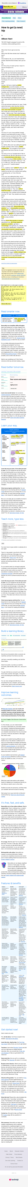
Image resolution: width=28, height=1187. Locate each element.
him (14, 111)
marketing (21, 120)
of (18, 92)
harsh (13, 65)
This (10, 148)
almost (8, 113)
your (13, 79)
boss (16, 203)
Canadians (13, 160)
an (2, 125)
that (19, 60)
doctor (9, 106)
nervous (3, 67)
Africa (20, 138)
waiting (3, 113)
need (24, 88)
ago (25, 71)
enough (8, 67)
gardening (5, 173)
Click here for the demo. (12, 1038)
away (6, 236)
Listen (15, 318)
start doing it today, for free (17, 512)
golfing (24, 171)
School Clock (15, 1083)
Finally (5, 111)
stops (5, 215)
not (24, 60)
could (21, 118)
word (5, 241)
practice (18, 44)
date (21, 234)
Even (8, 254)
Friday (6, 204)
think (11, 134)
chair (4, 231)
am (4, 71)
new (19, 27)
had (11, 73)
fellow (8, 160)
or (1, 173)
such (10, 132)
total (14, 73)
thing (7, 199)
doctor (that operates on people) (13, 109)
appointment (4, 222)
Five (2, 73)
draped (19, 227)
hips (21, 95)
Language (13, 42)
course (3, 178)
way (9, 155)
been (6, 99)
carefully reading (15, 436)
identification (13, 227)
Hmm (22, 183)
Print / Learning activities (8, 21)
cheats (21, 254)
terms (19, 134)
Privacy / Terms (10, 1157)
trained (3, 203)
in (6, 78)
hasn (18, 53)
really (13, 85)
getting (13, 211)
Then (22, 210)
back (21, 171)
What (13, 210)
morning (10, 204)
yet (25, 53)
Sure (2, 79)
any (24, 167)
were (17, 189)
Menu (24, 7)
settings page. (20, 273)
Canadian (3, 92)
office (9, 145)
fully (25, 201)
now (6, 176)
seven (21, 92)
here (17, 65)
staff (12, 206)
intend (24, 248)
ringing (3, 206)
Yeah (9, 194)
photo (15, 201)
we (11, 94)
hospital (3, 146)
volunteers (15, 190)
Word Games (19, 1157)
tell (9, 88)
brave (2, 217)
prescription (18, 236)
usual (19, 187)
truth (18, 78)
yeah (22, 150)
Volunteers (13, 183)
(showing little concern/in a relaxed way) (11, 229)
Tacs (7, 208)
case (12, 78)
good (24, 116)
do (24, 153)
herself (5, 150)
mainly (9, 44)
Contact (5, 1115)
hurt (9, 178)
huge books (20, 319)
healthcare (22, 94)
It (22, 155)
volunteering (6, 243)
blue (23, 199)
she (23, 106)
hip (3, 30)
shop (19, 181)
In (21, 157)
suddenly (7, 167)
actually (13, 120)
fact (23, 157)
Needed (18, 183)
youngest (15, 92)
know (11, 74)
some (9, 116)
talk (17, 155)
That (7, 95)
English (9, 42)
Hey (12, 162)
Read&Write (23, 3)
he (4, 116)
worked (21, 203)
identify (5, 160)
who (22, 169)
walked (8, 232)
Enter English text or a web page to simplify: (12, 285)
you (13, 58)
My (8, 53)
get (12, 27)
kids (24, 92)
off (6, 169)
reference (4, 187)
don (14, 155)
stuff (9, 189)
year (12, 113)
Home (6, 1151)
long (13, 132)
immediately (17, 185)
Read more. (21, 895)
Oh (4, 65)
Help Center (9, 1154)
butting (20, 167)
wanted (3, 171)
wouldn (3, 136)
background (4, 189)
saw (25, 74)
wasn (12, 167)
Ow (8, 215)
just (22, 60)
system (3, 95)
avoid (21, 435)
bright (20, 199)
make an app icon (22, 962)
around (11, 87)
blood (2, 195)
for (23, 95)
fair (2, 62)
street (12, 241)
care (8, 248)
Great (12, 164)
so (20, 87)
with (6, 250)
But (17, 88)
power (3, 76)
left (5, 145)
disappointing (21, 141)
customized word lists (6, 573)
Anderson (6, 58)
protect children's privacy (7, 859)
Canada (7, 94)
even (17, 118)
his (6, 145)
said (4, 122)
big (16, 85)
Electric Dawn (18, 1109)
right (14, 224)
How (4, 27)
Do (6, 74)
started (22, 53)
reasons (8, 246)
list (9, 169)
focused (18, 42)
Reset (7, 60)
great (18, 94)
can (15, 58)
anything (23, 99)
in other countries (17, 159)
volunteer (14, 192)
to (8, 27)
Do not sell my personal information (14, 1166)
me (6, 88)
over (24, 229)
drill (6, 76)
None (12, 187)
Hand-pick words (19, 11)
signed (8, 185)
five (19, 71)
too (7, 164)
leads (2, 252)
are (14, 162)
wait (9, 125)
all (15, 78)
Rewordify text (6, 304)
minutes (15, 53)
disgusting (13, 76)
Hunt (10, 39)
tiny (15, 181)
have (9, 85)
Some (12, 169)
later (10, 234)
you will (23, 318)
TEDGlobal (15, 138)
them (6, 118)
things (9, 90)
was (17, 71)
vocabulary (4, 44)
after (16, 111)
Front (14, 173)
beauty (23, 78)
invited (3, 88)
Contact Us (20, 1160)
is (16, 113)
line (18, 99)
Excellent (16, 164)
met (5, 115)
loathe (17, 442)
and (20, 78)
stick (4, 250)
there (22, 181)
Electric (22, 74)
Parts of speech (21, 21)
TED (2, 42)
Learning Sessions (6, 394)
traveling (10, 159)
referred (3, 108)
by (2, 35)
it (13, 78)
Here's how (13, 557)
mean (21, 65)
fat (14, 236)
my (6, 65)
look (2, 118)
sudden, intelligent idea (20, 252)
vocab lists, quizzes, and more (18, 275)
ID (17, 201)
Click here (13, 1104)
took (6, 116)
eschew (23, 442)
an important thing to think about (12, 157)
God (8, 65)
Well (2, 185)
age (7, 192)
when (12, 146)
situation (17, 87)
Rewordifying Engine (11, 353)
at (8, 99)
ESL (23, 42)
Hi (8, 164)
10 (13, 11)
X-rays (15, 116)
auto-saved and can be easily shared (10, 278)
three (11, 53)
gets (24, 113)
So (25, 120)
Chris (22, 87)
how (9, 153)
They (14, 189)
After (18, 160)
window (3, 181)
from (19, 162)
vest (8, 201)
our (16, 95)
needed (5, 180)
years (21, 104)
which (8, 78)
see (12, 111)
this (18, 136)
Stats (14, 18)
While (25, 204)
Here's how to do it (17, 686)
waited (3, 127)
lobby (17, 176)
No (10, 58)
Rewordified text (6, 18)
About (11, 1151)
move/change (5, 225)
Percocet (3, 238)
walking (18, 145)
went (2, 106)
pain (2, 215)
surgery (3, 74)
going (7, 123)
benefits (19, 255)
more (13, 125)
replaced (21, 211)
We (22, 153)
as (10, 67)
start (18, 58)
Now (2, 94)
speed (19, 321)
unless (18, 76)
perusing (13, 443)
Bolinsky (3, 78)
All (10, 215)
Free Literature (18, 1154)
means (10, 95)
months (21, 111)
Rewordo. (12, 1060)
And (5, 97)
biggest (12, 252)
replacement (20, 73)
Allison (4, 39)
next (4, 199)
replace (13, 123)
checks (9, 187)
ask (9, 210)
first (20, 88)
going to (11, 213)
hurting (14, 104)
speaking (13, 44)
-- (5, 113)
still (24, 139)
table (2, 123)
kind (24, 178)
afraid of (16, 167)
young (23, 194)
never (2, 99)
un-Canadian (14, 153)
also (23, 109)
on (21, 42)
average (3, 192)
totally (8, 76)
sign (9, 180)
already (23, 125)
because (12, 178)
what (19, 113)
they (5, 185)
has (2, 55)
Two (5, 246)
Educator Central (7, 708)
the (20, 58)
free (2, 97)
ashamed (21, 245)
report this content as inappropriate (9, 263)
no (2, 162)
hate (17, 435)
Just (18, 90)
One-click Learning (10, 1160)
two (7, 90)
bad (7, 120)
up (15, 65)
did (7, 85)
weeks (22, 71)
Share (19, 18)
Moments (6, 234)
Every (2, 204)
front (12, 99)
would (24, 138)
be (2, 141)
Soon (19, 318)
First (12, 246)
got (8, 111)
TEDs (23, 134)
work (16, 120)
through (22, 145)
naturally (21, 225)
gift (17, 181)
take (24, 246)
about (13, 88)
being (7, 97)
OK (2, 101)
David (25, 76)
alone (24, 203)
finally (24, 104)
